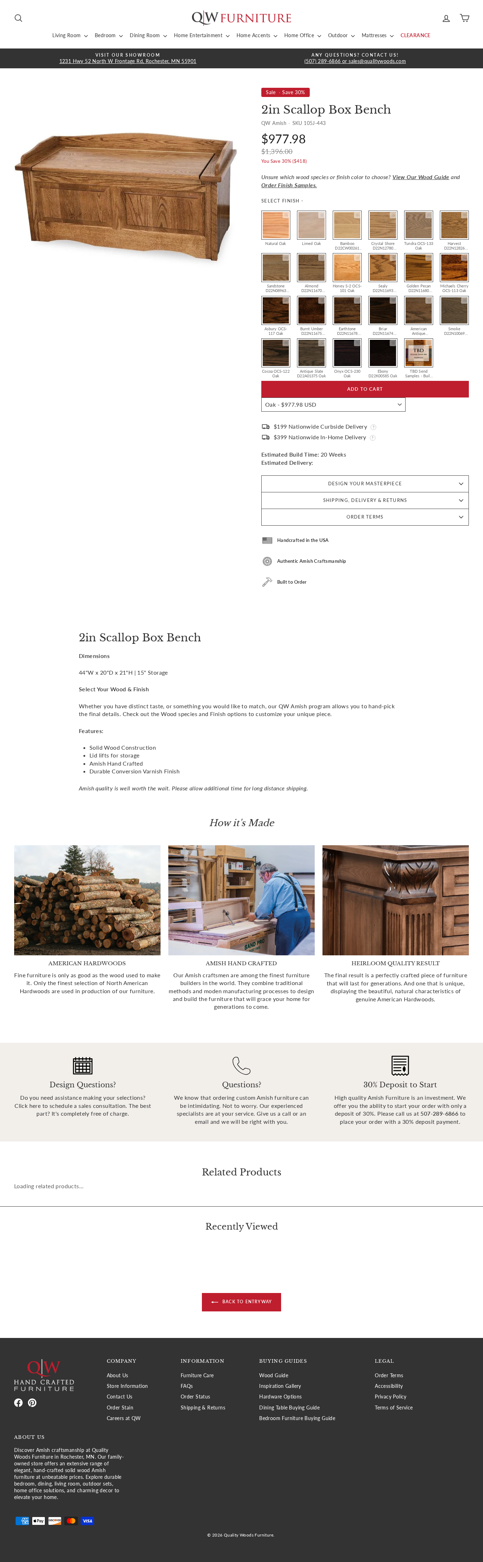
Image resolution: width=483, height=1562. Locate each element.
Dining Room (146, 35)
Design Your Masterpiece (365, 483)
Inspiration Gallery (280, 1386)
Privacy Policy (391, 1397)
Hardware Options (280, 1397)
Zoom (286, 215)
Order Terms (365, 517)
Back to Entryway (246, 1301)
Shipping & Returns (203, 1408)
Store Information (127, 1386)
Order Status (195, 1397)
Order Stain (120, 1408)
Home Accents (254, 35)
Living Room (67, 35)
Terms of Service (394, 1408)
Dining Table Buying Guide (289, 1408)
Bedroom (106, 35)
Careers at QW (124, 1418)
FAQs (187, 1386)
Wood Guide (273, 1375)
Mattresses (375, 35)
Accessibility (389, 1386)
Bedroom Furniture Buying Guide (297, 1418)
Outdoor (338, 35)
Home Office (300, 35)
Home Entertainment (199, 35)
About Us (117, 1375)
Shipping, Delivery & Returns (365, 500)
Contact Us (120, 1397)
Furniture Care (197, 1375)
